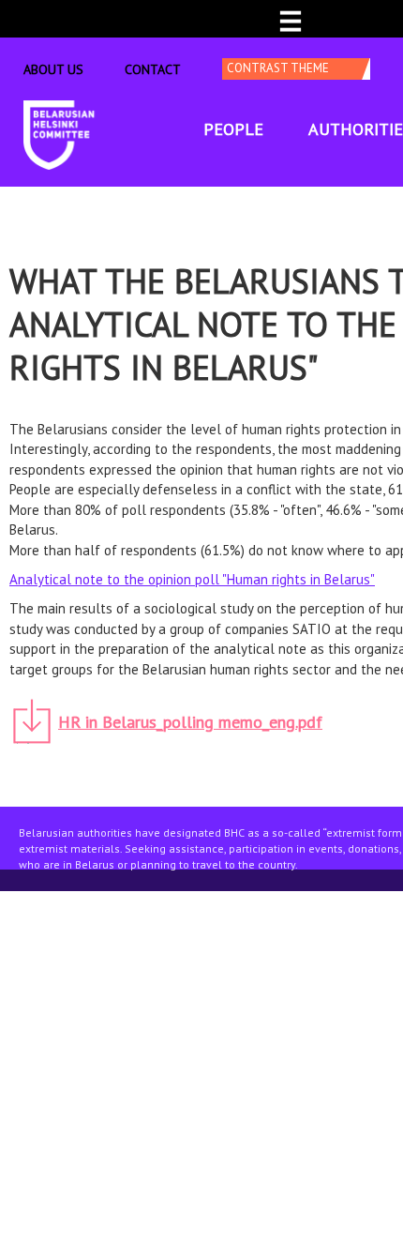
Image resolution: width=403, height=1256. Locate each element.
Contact (153, 69)
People (233, 129)
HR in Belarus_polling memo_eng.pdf (190, 722)
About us (53, 69)
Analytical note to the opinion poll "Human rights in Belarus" (192, 579)
